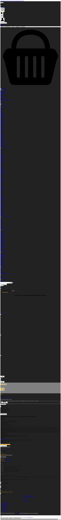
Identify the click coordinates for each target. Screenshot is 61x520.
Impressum (25, 500)
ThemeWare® (24, 514)
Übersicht (2, 26)
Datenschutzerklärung (26, 501)
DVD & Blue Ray (5, 506)
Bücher (3, 507)
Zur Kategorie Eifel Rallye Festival (5, 100)
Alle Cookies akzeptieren (16, 518)
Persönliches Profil (8, 26)
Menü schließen (4, 23)
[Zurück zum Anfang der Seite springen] (1, 516)
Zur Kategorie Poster (3, 266)
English (1, 6)
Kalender (3, 509)
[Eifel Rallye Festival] (0, 104)
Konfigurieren (10, 518)
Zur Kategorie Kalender (4, 278)
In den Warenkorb (3, 404)
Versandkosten (17, 513)
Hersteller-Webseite (6, 448)
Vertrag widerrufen (2, 1)
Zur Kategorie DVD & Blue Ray (5, 228)
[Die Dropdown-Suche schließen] (11, 283)
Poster (3, 508)
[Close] (0, 519)
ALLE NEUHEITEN (5, 511)
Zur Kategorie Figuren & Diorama (5, 273)
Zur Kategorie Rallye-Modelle (5, 105)
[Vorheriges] (1, 376)
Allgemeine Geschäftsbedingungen (28, 496)
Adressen (13, 26)
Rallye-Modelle (4, 503)
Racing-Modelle (4, 504)
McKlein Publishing (3, 312)
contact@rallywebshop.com (4, 443)
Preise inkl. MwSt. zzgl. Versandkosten (6, 397)
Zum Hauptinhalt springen (4, 0)
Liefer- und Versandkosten (27, 495)
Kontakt (24, 499)
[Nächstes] (3, 376)
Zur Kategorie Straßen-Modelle (5, 216)
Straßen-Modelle (4, 505)
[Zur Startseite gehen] (3, 7)
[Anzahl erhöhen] (7, 402)
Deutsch (1, 4)
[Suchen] (9, 283)
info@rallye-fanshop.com (8, 459)
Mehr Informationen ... (30, 517)
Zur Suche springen (11, 0)
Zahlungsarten (18, 26)
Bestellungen (23, 26)
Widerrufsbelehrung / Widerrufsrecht (28, 497)
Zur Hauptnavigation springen (19, 0)
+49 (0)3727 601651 (9, 455)
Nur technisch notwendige (4, 518)
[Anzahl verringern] (2, 402)
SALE (3, 510)
